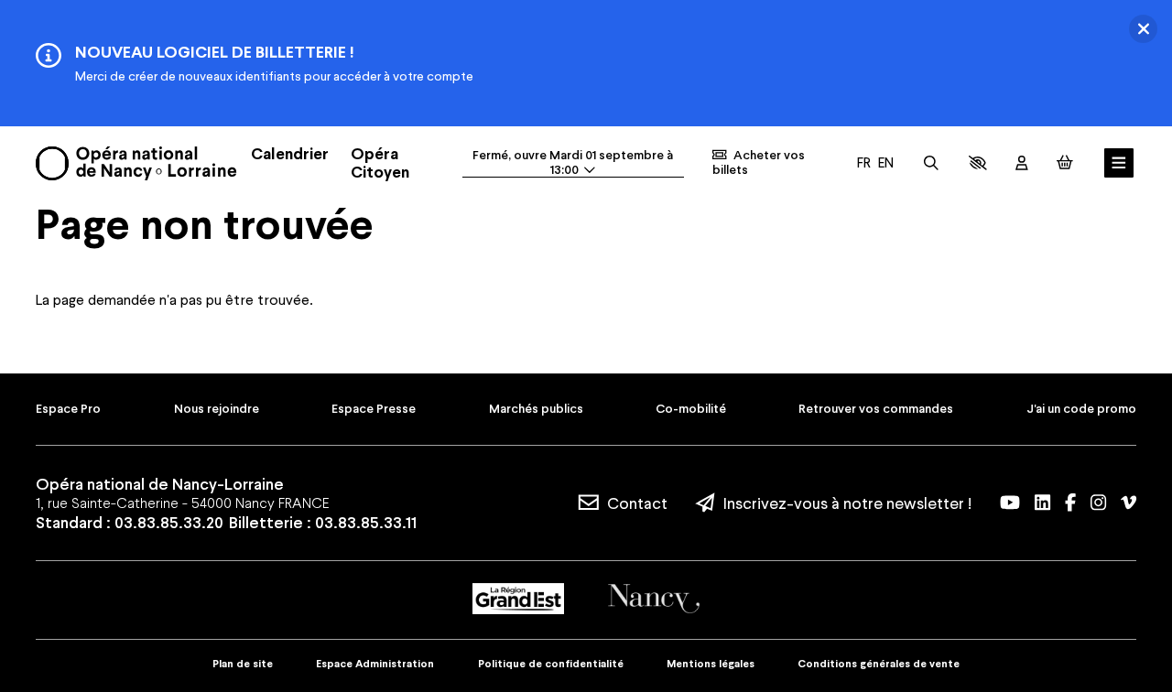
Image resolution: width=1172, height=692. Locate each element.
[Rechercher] (931, 162)
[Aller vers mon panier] (1065, 162)
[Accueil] (136, 163)
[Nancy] (654, 598)
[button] (978, 163)
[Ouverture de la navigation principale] (1119, 163)
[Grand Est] (518, 598)
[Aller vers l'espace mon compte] (1021, 163)
